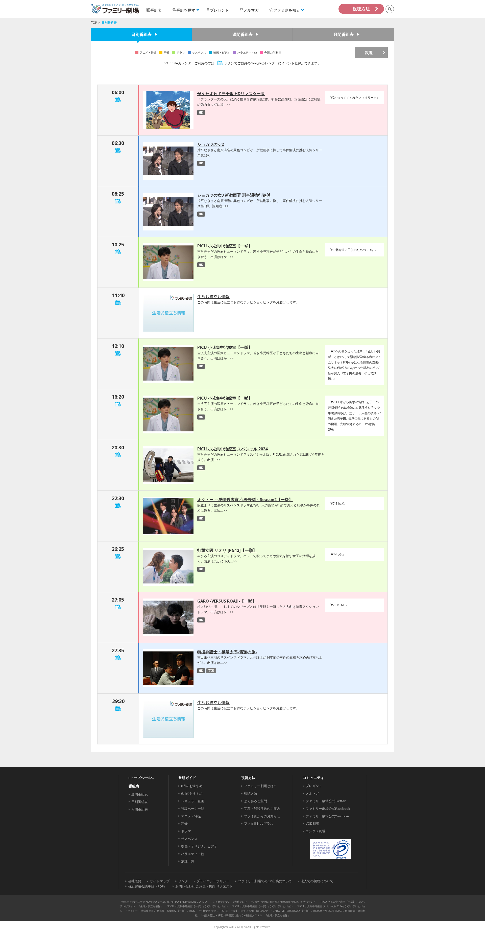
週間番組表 (242, 34)
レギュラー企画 (192, 801)
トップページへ (142, 777)
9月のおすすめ (192, 793)
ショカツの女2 (210, 144)
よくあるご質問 (255, 801)
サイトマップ (159, 881)
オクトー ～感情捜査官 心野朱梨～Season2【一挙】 (245, 499)
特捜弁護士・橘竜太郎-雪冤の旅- (227, 652)
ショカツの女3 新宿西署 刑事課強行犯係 (233, 195)
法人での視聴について (317, 881)
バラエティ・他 (192, 853)
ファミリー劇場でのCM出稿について (265, 881)
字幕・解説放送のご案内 (262, 808)
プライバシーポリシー (213, 881)
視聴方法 (361, 9)
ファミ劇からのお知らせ (262, 816)
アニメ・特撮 (191, 816)
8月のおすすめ (192, 786)
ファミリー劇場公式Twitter (326, 801)
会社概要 (134, 881)
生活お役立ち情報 (213, 296)
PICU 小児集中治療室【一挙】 (224, 246)
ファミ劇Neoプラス (258, 823)
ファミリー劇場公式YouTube (327, 816)
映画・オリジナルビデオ (199, 846)
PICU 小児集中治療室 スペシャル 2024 (232, 449)
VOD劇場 (312, 823)
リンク (183, 881)
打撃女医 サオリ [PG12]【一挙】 (227, 550)
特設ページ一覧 (192, 808)
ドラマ (186, 831)
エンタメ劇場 (315, 831)
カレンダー (118, 99)
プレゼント (314, 786)
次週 (369, 52)
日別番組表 (141, 34)
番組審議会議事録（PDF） (147, 886)
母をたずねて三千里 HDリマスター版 (231, 93)
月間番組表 (343, 34)
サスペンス (189, 838)
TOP (94, 22)
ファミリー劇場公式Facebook (328, 808)
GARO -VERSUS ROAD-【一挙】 (226, 601)
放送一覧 (187, 861)
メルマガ (312, 793)
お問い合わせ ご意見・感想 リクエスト (204, 886)
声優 (184, 823)
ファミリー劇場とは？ (260, 786)
